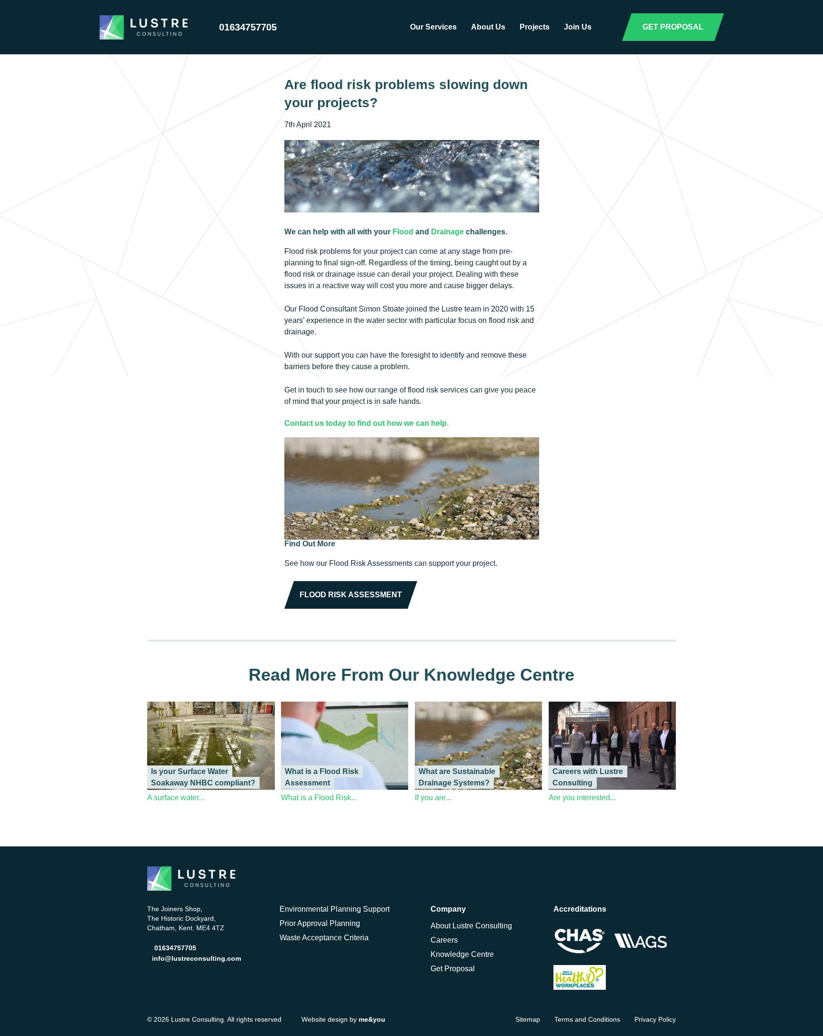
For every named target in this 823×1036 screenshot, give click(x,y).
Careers (444, 940)
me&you (372, 1019)
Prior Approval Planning (320, 923)
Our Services (433, 27)
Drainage (448, 232)
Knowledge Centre (462, 954)
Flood (402, 232)
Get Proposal (453, 969)
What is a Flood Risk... (319, 798)
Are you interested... (582, 798)
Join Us (578, 27)
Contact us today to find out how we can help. (366, 423)
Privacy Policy (655, 1019)
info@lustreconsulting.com (196, 958)
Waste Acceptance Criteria (324, 938)
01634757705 (248, 27)
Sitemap (527, 1019)
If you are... (433, 798)
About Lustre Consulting (471, 926)
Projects (535, 27)
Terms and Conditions (587, 1019)
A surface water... (175, 798)
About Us (488, 27)
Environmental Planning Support (335, 909)
